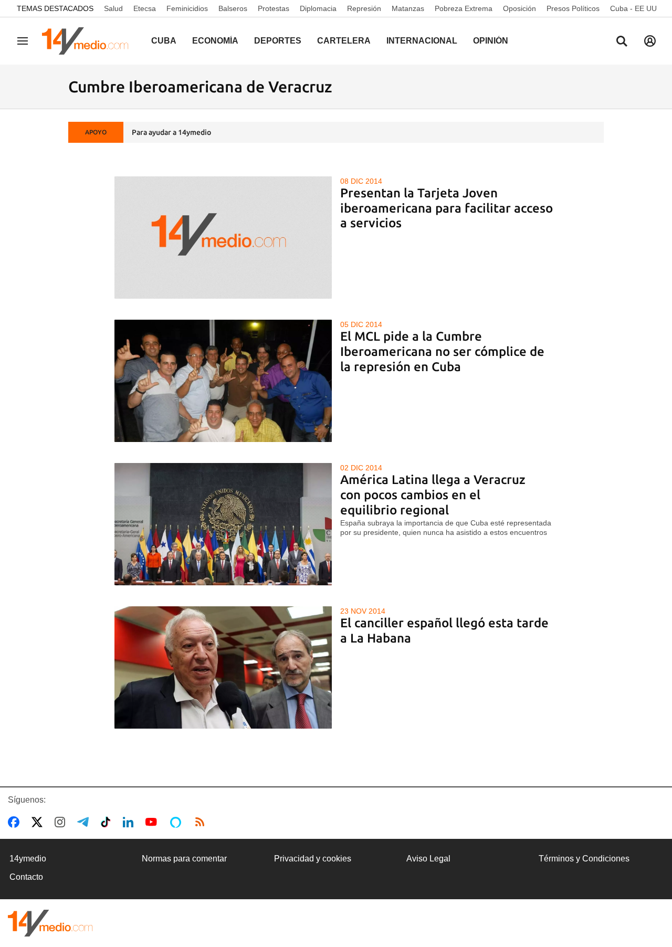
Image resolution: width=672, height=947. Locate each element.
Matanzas (408, 8)
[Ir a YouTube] (153, 822)
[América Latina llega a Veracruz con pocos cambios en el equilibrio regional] (223, 524)
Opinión (490, 40)
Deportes (277, 40)
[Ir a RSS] (202, 822)
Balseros (232, 8)
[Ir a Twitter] (39, 822)
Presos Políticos (573, 8)
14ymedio (27, 858)
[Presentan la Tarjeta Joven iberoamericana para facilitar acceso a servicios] (223, 237)
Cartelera (344, 40)
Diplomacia (318, 8)
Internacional (421, 40)
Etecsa (144, 8)
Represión (364, 8)
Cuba (163, 40)
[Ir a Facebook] (16, 822)
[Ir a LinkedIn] (130, 822)
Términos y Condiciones (584, 858)
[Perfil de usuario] (650, 41)
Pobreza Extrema (463, 8)
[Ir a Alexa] (177, 822)
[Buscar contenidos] (621, 42)
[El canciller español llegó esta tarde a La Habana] (223, 667)
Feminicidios (187, 8)
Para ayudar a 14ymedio (171, 132)
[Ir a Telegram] (85, 822)
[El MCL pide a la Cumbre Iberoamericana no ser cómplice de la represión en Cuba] (223, 381)
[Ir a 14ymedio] (88, 41)
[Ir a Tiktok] (108, 822)
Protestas (273, 8)
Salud (113, 8)
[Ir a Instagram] (62, 822)
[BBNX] (50, 923)
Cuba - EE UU (633, 8)
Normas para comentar (184, 858)
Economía (215, 40)
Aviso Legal (428, 858)
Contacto (26, 876)
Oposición (519, 8)
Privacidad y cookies (312, 858)
